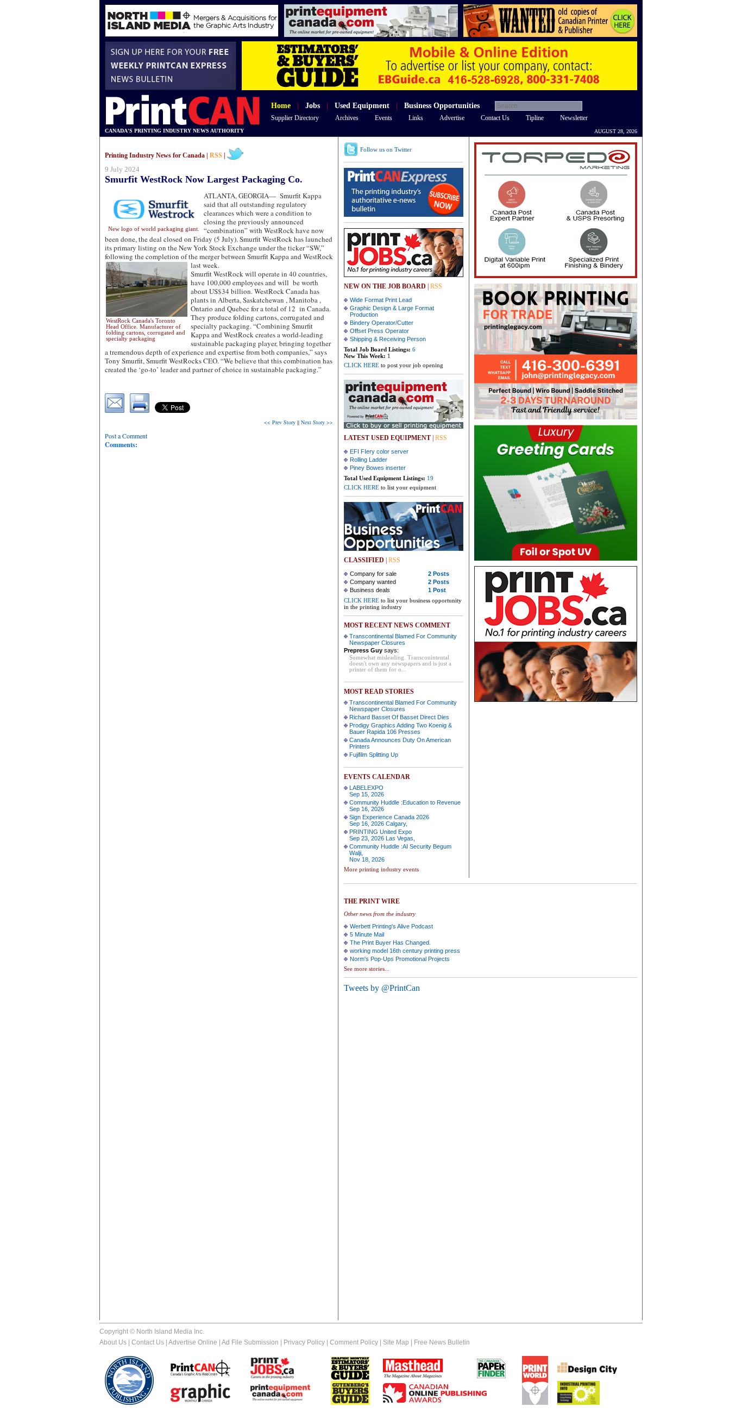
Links (415, 118)
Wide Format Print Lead (381, 300)
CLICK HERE (361, 365)
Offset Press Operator (379, 331)
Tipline (535, 118)
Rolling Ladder (368, 459)
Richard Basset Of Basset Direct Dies (399, 717)
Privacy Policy (304, 1342)
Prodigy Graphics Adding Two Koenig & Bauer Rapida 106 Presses (400, 728)
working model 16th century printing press (405, 950)
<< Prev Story (279, 422)
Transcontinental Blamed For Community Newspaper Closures (403, 639)
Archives (347, 118)
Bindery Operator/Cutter (381, 322)
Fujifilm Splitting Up (373, 754)
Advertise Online (192, 1342)
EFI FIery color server (379, 451)
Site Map (396, 1342)
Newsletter (574, 118)
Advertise (451, 118)
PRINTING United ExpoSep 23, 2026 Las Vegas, (382, 834)
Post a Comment (126, 435)
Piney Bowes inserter (378, 467)
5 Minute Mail (367, 934)
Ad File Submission (250, 1342)
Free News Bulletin (442, 1342)
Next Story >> (317, 422)
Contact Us (495, 118)
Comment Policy (354, 1342)
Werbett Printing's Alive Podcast (391, 926)
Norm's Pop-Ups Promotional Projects (400, 959)
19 (430, 478)
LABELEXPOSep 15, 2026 (366, 790)
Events (383, 118)
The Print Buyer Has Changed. (390, 942)
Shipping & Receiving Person (388, 339)
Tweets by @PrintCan (382, 988)
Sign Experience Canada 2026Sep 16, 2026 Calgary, (389, 820)
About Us (113, 1342)
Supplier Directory (295, 118)
